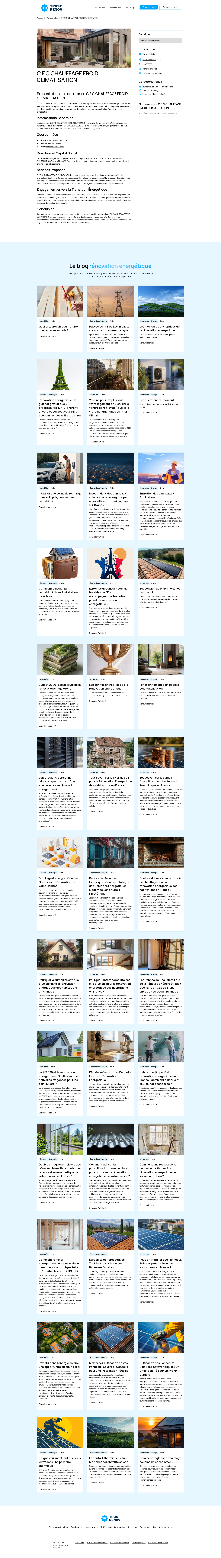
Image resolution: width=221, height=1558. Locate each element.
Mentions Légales (138, 1543)
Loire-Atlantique (149, 59)
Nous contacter (166, 1527)
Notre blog (129, 7)
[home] (51, 8)
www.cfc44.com (60, 140)
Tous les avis (99, 7)
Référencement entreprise (113, 1527)
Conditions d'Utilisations (119, 1543)
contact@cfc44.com (55, 146)
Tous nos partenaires (58, 1527)
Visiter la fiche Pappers (152, 73)
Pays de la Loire (149, 54)
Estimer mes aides (170, 7)
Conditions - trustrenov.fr (158, 1543)
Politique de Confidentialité (97, 1543)
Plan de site (79, 1543)
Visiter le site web (149, 69)
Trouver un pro (149, 7)
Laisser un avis (115, 7)
